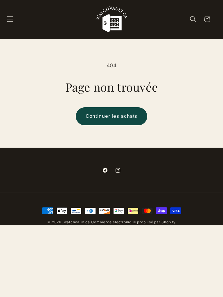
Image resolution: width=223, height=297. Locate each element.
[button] (193, 19)
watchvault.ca (77, 222)
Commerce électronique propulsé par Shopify (133, 222)
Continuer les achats (112, 116)
